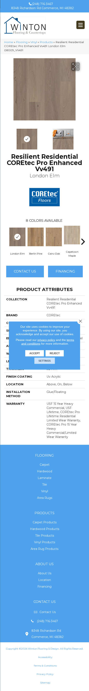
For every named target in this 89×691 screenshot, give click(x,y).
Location (44, 580)
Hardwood (44, 471)
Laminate (45, 478)
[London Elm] (17, 237)
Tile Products (44, 535)
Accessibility (45, 657)
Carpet (44, 465)
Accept (34, 353)
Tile (44, 484)
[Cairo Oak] (54, 237)
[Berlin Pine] (35, 237)
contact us (48, 612)
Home (8, 42)
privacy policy (46, 340)
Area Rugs (44, 498)
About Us (44, 573)
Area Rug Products (44, 549)
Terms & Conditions (45, 665)
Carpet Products (45, 522)
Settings (44, 360)
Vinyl (33, 42)
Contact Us (25, 271)
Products (46, 42)
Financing (44, 586)
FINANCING (65, 271)
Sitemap (45, 682)
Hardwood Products (44, 529)
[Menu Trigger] (80, 25)
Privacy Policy (45, 674)
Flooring (22, 42)
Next (83, 137)
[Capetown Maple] (72, 235)
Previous (6, 137)
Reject (55, 353)
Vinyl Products (44, 542)
